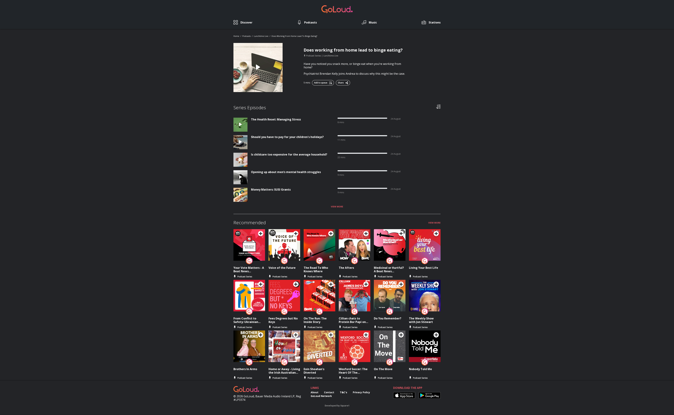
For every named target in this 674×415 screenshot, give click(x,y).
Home (236, 36)
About (314, 392)
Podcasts (246, 36)
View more (337, 207)
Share (341, 82)
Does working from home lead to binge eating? (294, 36)
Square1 (344, 405)
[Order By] (438, 106)
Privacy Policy (361, 392)
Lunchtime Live (261, 36)
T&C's (343, 392)
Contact (329, 392)
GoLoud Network (321, 396)
